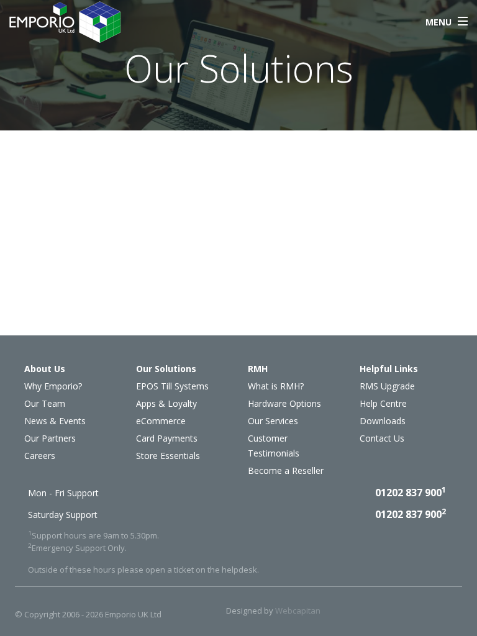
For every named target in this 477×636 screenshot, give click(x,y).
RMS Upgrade (387, 386)
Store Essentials (168, 455)
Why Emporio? (53, 386)
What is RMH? (276, 386)
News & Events (55, 421)
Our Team (44, 403)
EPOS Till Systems (172, 386)
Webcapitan (297, 610)
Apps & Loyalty (166, 403)
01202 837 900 (410, 492)
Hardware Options (284, 403)
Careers (39, 455)
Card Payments (167, 438)
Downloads (383, 421)
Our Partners (50, 438)
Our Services (273, 421)
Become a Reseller (286, 470)
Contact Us (382, 438)
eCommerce (161, 421)
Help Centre (383, 403)
